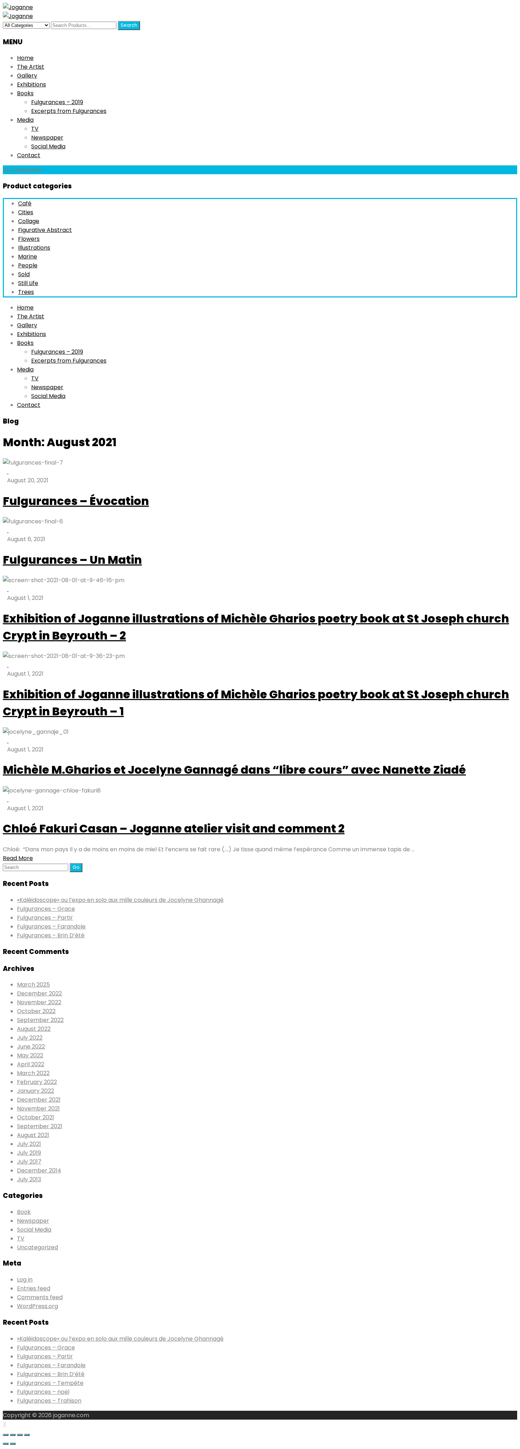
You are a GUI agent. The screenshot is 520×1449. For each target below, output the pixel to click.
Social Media (48, 146)
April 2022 (30, 1064)
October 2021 (35, 1117)
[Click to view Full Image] (5, 471)
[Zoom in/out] (27, 1435)
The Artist (30, 67)
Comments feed (40, 1297)
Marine (27, 256)
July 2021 (29, 1144)
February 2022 (37, 1082)
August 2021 (33, 1135)
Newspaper (47, 137)
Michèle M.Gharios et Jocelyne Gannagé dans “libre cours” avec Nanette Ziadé (234, 770)
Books (25, 93)
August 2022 (34, 1029)
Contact (28, 155)
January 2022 (35, 1091)
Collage (28, 221)
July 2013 (29, 1179)
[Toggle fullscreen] (20, 1435)
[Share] (13, 1435)
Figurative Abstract (45, 230)
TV (35, 129)
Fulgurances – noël (43, 1392)
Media (25, 120)
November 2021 (38, 1108)
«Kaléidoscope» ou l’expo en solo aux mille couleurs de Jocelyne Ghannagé (120, 900)
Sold (24, 274)
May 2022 (30, 1055)
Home (25, 58)
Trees (26, 292)
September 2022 (40, 1020)
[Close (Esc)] (5, 1435)
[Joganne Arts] (18, 7)
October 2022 (36, 1011)
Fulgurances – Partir (45, 918)
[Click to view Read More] (10, 471)
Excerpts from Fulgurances (68, 111)
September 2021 (39, 1126)
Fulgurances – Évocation (76, 501)
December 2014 (39, 1170)
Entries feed (33, 1288)
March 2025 (33, 985)
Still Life (28, 283)
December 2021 (38, 1100)
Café (24, 203)
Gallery (27, 76)
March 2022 (33, 1073)
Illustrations (34, 248)
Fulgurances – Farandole (51, 926)
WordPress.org (37, 1306)
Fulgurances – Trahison (49, 1401)
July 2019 (29, 1153)
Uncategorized (37, 1247)
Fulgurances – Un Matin (72, 560)
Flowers (29, 239)
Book (24, 1212)
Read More (18, 858)
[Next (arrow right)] (13, 1444)
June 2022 (31, 1046)
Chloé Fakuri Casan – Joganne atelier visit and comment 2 (174, 828)
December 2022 (39, 993)
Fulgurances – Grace (46, 909)
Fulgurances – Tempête (50, 1383)
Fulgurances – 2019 (57, 102)
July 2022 (29, 1038)
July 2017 (29, 1162)
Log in (25, 1279)
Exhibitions (31, 84)
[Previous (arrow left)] (5, 1444)
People (27, 265)
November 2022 (39, 1002)
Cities (25, 212)
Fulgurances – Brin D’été (51, 935)
